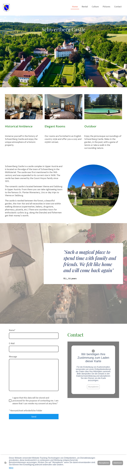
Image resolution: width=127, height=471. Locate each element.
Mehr (11, 468)
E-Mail (12, 343)
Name (12, 330)
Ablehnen (117, 463)
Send (33, 416)
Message (13, 356)
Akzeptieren (93, 387)
